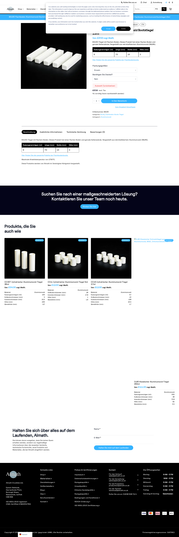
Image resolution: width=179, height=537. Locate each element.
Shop (20, 9)
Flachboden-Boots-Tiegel (114, 114)
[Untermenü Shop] (23, 9)
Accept (108, 28)
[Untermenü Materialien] (36, 9)
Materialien (31, 9)
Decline (123, 28)
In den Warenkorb (119, 101)
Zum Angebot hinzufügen (125, 107)
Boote (103, 114)
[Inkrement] (99, 101)
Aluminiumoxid (106, 117)
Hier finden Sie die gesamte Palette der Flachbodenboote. (115, 60)
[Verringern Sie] (94, 101)
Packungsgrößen (100, 66)
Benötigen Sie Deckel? (103, 74)
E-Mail (97, 438)
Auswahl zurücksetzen (105, 86)
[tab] (29, 132)
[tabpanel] (89, 152)
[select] (158, 9)
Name (97, 429)
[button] (164, 9)
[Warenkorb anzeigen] (170, 9)
